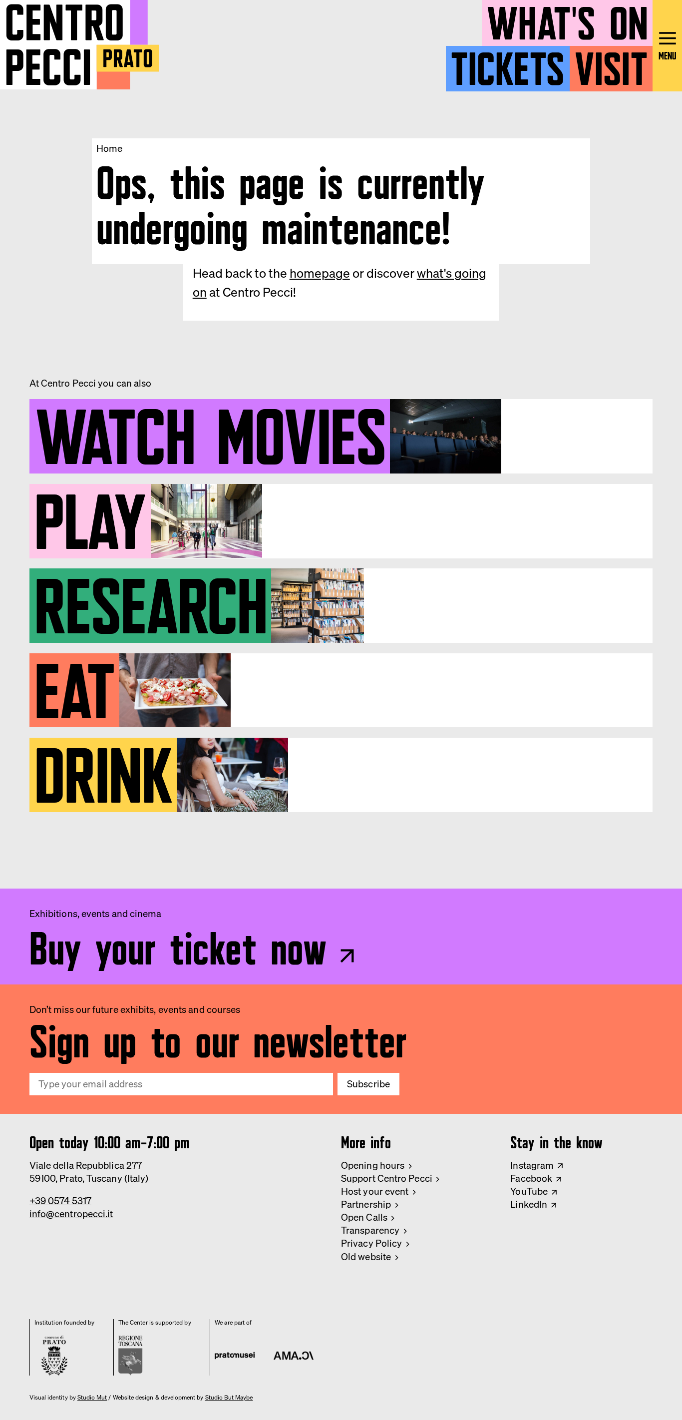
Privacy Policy (371, 1243)
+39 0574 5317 (60, 1201)
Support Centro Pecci (386, 1178)
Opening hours (372, 1165)
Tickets (507, 63)
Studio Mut (92, 1397)
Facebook (531, 1178)
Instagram (532, 1165)
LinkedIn (528, 1204)
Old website (366, 1257)
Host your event (374, 1191)
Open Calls (364, 1217)
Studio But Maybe (229, 1397)
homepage (320, 273)
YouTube (529, 1191)
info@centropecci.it (71, 1214)
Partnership (366, 1204)
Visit (611, 63)
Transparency (370, 1230)
